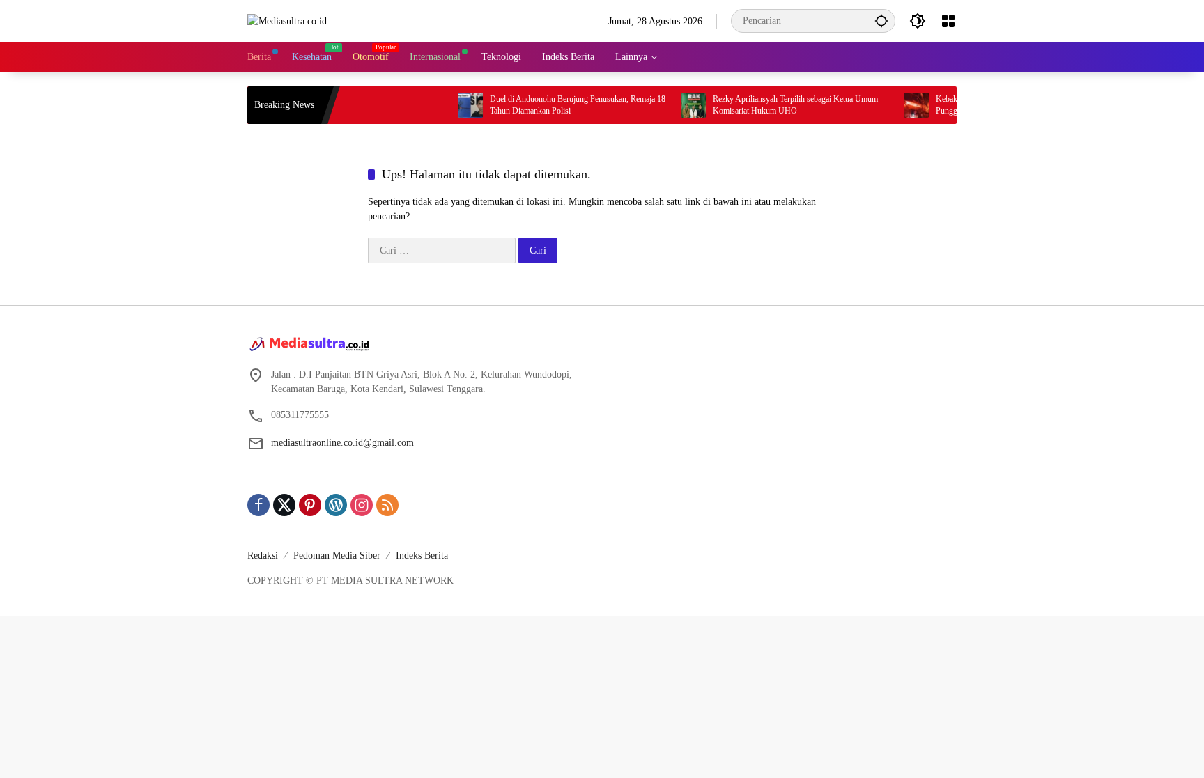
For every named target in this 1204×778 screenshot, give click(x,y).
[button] (881, 20)
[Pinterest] (310, 505)
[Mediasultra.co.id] (287, 20)
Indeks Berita (422, 555)
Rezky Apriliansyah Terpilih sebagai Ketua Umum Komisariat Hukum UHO (780, 105)
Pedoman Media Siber (336, 555)
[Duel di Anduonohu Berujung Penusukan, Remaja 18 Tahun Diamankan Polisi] (455, 105)
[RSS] (387, 505)
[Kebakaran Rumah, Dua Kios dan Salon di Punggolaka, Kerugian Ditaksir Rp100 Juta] (900, 105)
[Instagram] (361, 505)
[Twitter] (284, 505)
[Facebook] (258, 505)
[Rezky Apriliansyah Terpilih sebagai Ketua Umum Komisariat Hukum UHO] (677, 105)
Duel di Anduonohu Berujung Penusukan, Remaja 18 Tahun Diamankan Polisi (562, 105)
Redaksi (262, 555)
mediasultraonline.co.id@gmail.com (342, 442)
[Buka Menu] (948, 21)
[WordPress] (336, 505)
